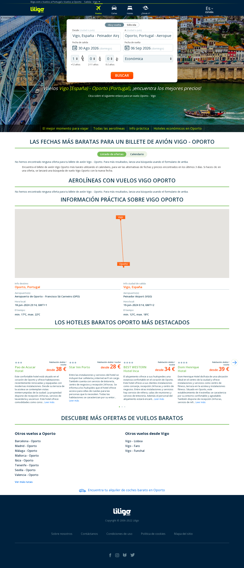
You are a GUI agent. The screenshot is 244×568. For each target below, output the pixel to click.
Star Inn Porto (79, 367)
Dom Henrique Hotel (188, 369)
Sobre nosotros (61, 534)
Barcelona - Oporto (28, 441)
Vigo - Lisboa (134, 441)
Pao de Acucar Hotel (25, 369)
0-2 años (110, 64)
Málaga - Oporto (26, 451)
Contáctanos (89, 534)
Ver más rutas (24, 482)
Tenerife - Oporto (27, 465)
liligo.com (35, 1)
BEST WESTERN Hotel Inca (134, 369)
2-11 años (93, 64)
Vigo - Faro (132, 446)
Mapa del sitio (183, 534)
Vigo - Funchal (135, 451)
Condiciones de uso (119, 534)
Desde (83, 30)
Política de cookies (153, 534)
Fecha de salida (80, 42)
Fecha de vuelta (132, 42)
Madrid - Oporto (26, 446)
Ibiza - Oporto (24, 460)
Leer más (49, 402)
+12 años (75, 64)
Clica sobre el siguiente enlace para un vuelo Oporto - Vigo (122, 95)
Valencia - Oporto (26, 475)
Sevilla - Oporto (25, 470)
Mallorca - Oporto (27, 456)
